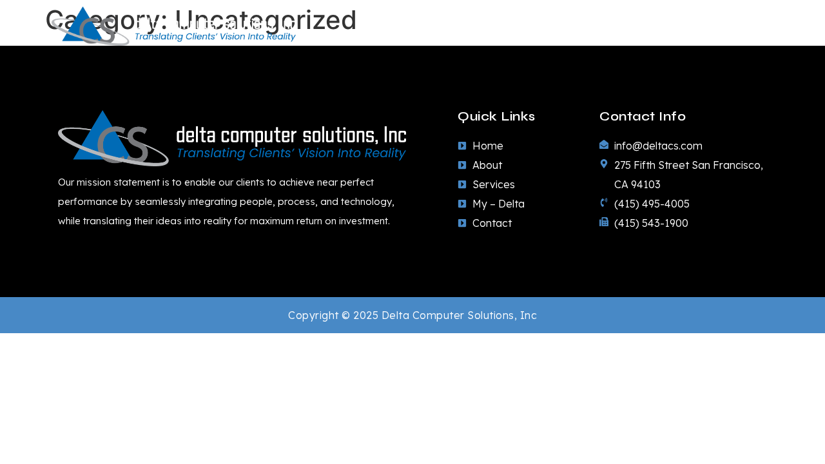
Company (483, 26)
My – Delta (673, 26)
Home (412, 26)
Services (577, 26)
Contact (752, 26)
